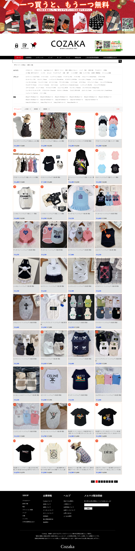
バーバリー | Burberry (98, 79)
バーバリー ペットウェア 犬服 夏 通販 (106, 322)
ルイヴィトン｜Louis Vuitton (32, 76)
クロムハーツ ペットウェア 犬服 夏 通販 (25, 322)
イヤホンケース (38, 70)
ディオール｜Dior (67, 76)
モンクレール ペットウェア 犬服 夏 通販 (52, 431)
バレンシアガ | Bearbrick (99, 85)
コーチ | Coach (73, 82)
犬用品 (23, 65)
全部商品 (28, 57)
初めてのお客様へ (69, 501)
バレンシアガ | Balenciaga (106, 82)
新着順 (36, 109)
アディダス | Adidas (64, 82)
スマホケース (29, 70)
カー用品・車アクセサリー (32, 73)
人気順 (26, 109)
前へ (93, 481)
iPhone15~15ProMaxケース (61, 97)
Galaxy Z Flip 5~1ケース (46, 102)
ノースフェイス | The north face (56, 79)
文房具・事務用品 (95, 73)
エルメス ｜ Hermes (42, 79)
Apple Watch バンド (48, 70)
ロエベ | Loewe (54, 85)
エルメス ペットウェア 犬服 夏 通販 (105, 250)
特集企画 (78, 57)
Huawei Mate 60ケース (72, 102)
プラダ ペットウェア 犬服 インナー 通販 (107, 141)
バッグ (81, 70)
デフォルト (17, 109)
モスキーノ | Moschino (62, 90)
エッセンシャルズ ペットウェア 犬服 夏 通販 (26, 395)
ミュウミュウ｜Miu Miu (86, 85)
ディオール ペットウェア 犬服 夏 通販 (79, 213)
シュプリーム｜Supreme (56, 76)
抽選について (47, 507)
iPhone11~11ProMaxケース (32, 99)
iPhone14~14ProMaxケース (76, 97)
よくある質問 (67, 516)
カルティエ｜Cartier (86, 90)
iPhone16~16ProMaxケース (46, 97)
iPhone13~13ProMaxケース (90, 97)
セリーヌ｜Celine (53, 82)
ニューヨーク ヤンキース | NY (33, 90)
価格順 (45, 109)
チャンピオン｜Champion (85, 79)
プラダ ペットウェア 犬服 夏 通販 (50, 359)
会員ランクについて (69, 510)
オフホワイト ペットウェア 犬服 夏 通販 (107, 286)
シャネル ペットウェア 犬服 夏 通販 (23, 286)
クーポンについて (48, 510)
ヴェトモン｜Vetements (75, 87)
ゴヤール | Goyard (30, 87)
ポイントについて (48, 513)
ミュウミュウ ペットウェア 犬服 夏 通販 (79, 286)
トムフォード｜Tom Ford (32, 93)
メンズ (50, 57)
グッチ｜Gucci (44, 76)
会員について (47, 504)
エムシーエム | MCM (63, 87)
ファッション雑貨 (106, 73)
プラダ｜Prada (101, 76)
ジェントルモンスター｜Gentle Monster (102, 90)
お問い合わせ (67, 513)
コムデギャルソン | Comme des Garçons (69, 85)
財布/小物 (91, 70)
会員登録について (69, 507)
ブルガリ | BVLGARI (75, 90)
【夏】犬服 (30, 65)
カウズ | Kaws (82, 82)
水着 (64, 73)
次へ (116, 481)
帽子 (68, 73)
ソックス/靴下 (74, 73)
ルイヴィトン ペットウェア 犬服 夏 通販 (79, 250)
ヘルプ (67, 495)
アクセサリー (98, 70)
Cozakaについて (47, 501)
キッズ (59, 57)
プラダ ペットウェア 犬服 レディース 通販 (25, 177)
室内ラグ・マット (59, 70)
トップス (43, 73)
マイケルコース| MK (51, 87)
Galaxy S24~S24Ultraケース (61, 99)
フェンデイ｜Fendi (42, 82)
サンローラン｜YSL (31, 79)
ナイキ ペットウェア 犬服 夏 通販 (50, 177)
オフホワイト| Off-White (71, 79)
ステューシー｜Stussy (93, 82)
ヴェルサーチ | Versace (31, 85)
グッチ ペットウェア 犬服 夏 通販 (78, 322)
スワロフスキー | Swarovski (48, 90)
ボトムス (49, 73)
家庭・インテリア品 (85, 73)
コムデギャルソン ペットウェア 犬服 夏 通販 (108, 395)
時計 (85, 70)
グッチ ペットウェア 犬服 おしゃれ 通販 (52, 141)
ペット (68, 57)
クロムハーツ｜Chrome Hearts (89, 76)
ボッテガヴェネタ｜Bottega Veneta (91, 87)
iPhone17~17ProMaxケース (32, 97)
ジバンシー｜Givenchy (43, 85)
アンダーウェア (57, 73)
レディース (39, 57)
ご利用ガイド (67, 504)
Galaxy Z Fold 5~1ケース (59, 102)
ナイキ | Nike (77, 76)
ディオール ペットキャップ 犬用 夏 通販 (79, 141)
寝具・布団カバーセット (71, 70)
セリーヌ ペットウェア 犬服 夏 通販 (51, 395)
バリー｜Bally (43, 93)
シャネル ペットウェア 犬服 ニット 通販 (25, 213)
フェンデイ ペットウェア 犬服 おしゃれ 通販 (26, 141)
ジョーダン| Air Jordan (31, 82)
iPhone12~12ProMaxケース (105, 97)
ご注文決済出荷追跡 (92, 57)
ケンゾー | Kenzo (40, 87)
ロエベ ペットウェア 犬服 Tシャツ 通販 (106, 177)
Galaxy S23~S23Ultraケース (76, 99)
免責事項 (45, 522)
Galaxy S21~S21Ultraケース (32, 102)
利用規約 (45, 516)
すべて (19, 57)
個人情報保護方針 (48, 519)
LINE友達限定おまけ (110, 57)
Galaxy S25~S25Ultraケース (46, 99)
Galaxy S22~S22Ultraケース (91, 99)
